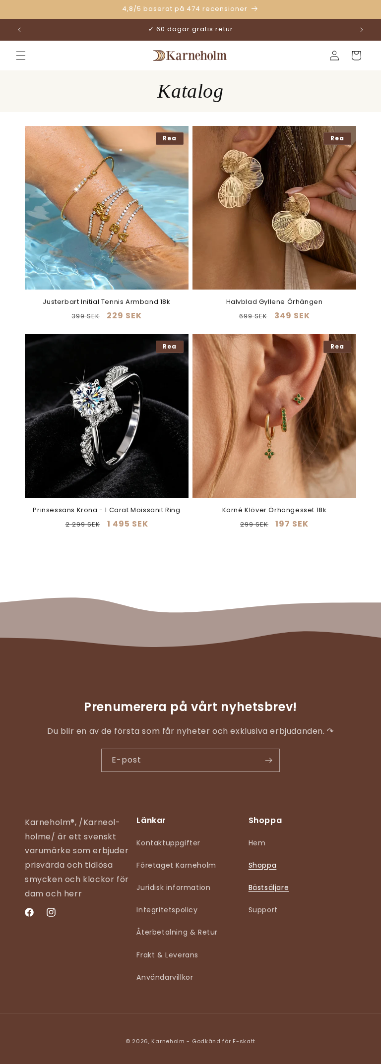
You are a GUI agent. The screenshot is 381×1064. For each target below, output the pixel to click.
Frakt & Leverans (167, 955)
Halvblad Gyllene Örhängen (274, 302)
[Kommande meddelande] (362, 30)
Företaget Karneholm (176, 865)
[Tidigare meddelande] (19, 30)
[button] (21, 55)
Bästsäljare (269, 887)
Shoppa (263, 865)
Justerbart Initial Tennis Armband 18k (106, 302)
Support (263, 910)
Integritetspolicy (166, 910)
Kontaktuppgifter (168, 843)
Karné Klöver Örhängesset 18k (274, 510)
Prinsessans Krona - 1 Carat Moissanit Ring (106, 510)
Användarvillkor (164, 977)
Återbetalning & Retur (177, 932)
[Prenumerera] (268, 760)
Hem (257, 843)
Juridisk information (173, 887)
